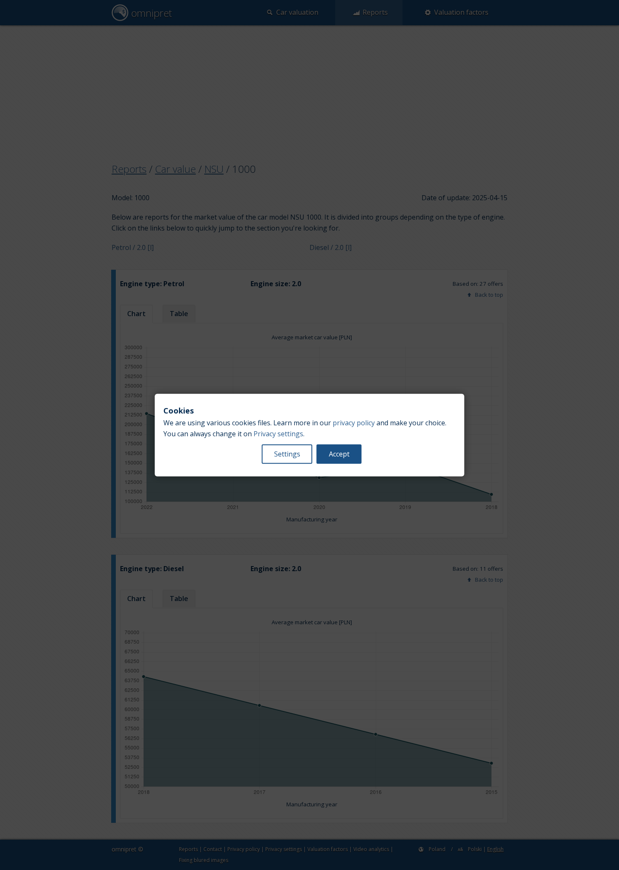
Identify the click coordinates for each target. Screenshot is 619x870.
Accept (339, 454)
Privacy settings (278, 433)
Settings (287, 454)
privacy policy (354, 422)
